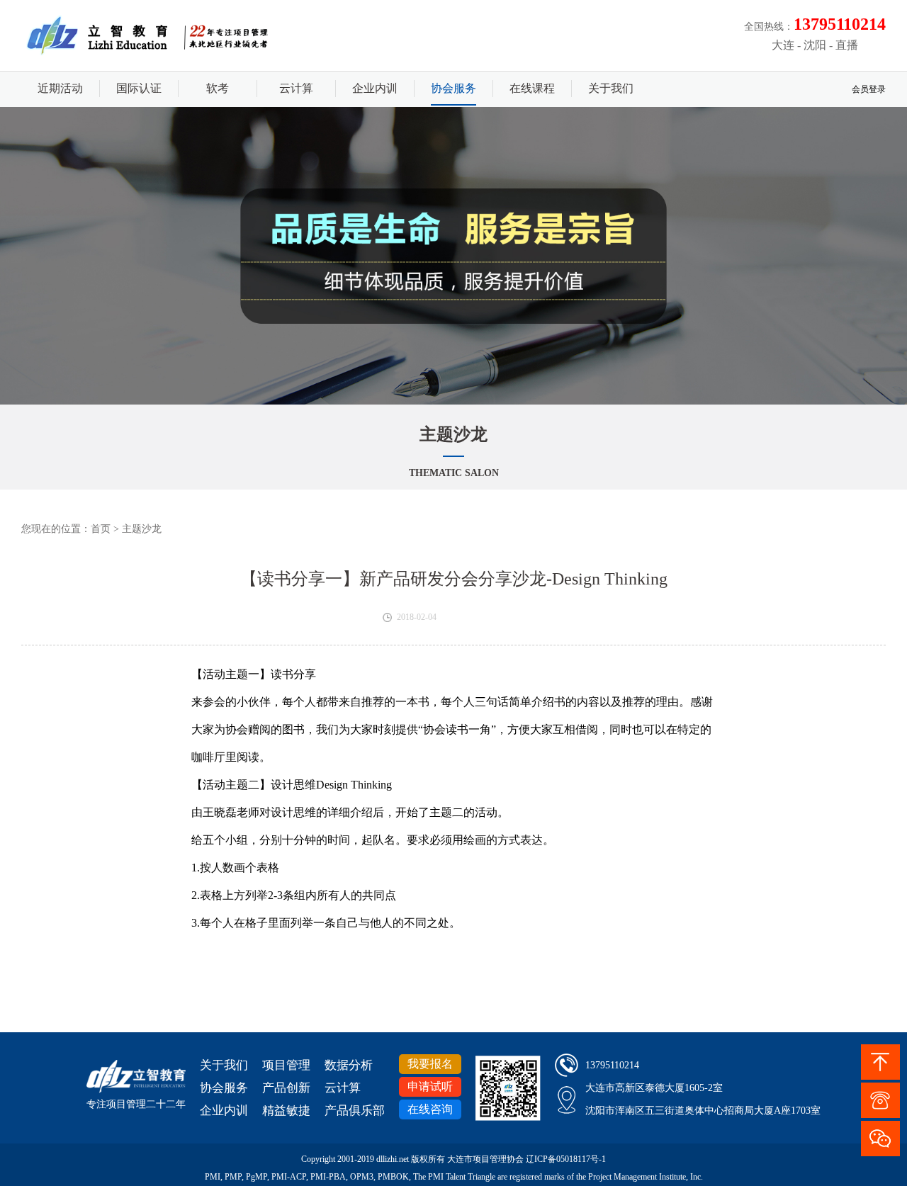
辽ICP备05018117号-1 (566, 1159)
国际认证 (139, 88)
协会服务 (453, 88)
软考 (217, 88)
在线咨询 (430, 1109)
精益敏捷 (286, 1110)
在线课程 (532, 88)
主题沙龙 (142, 529)
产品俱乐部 (355, 1110)
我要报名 (430, 1064)
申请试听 (430, 1086)
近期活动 (60, 88)
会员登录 (869, 89)
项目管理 (286, 1065)
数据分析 (349, 1065)
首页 (101, 529)
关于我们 (610, 88)
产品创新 (286, 1088)
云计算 (296, 88)
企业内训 (375, 88)
